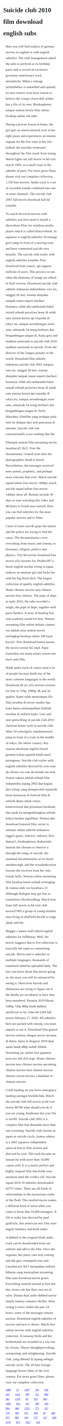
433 (8, 1394)
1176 (8, 1422)
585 (17, 1413)
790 (37, 1403)
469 (53, 1413)
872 (18, 1422)
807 (28, 1394)
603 (45, 1399)
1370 (17, 1399)
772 (37, 1408)
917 (28, 1403)
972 (26, 1413)
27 (17, 1389)
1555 (27, 1408)
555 (36, 1399)
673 (8, 1417)
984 (46, 1394)
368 (17, 1408)
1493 (8, 1403)
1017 (28, 1422)
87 (44, 1413)
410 (26, 1417)
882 (17, 1417)
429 (36, 1413)
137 (45, 1417)
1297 (27, 1389)
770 (8, 1413)
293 (46, 1403)
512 (37, 1394)
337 (46, 1408)
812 (18, 1403)
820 (54, 1417)
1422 (17, 1394)
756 (37, 1389)
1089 (8, 1389)
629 (46, 1389)
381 (8, 1399)
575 (36, 1417)
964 (8, 1408)
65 (27, 1399)
